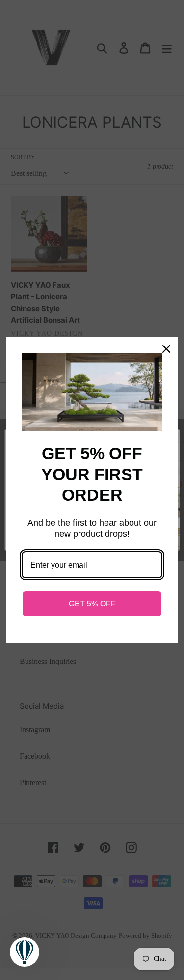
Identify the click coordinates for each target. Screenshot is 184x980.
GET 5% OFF (92, 604)
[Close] (166, 349)
